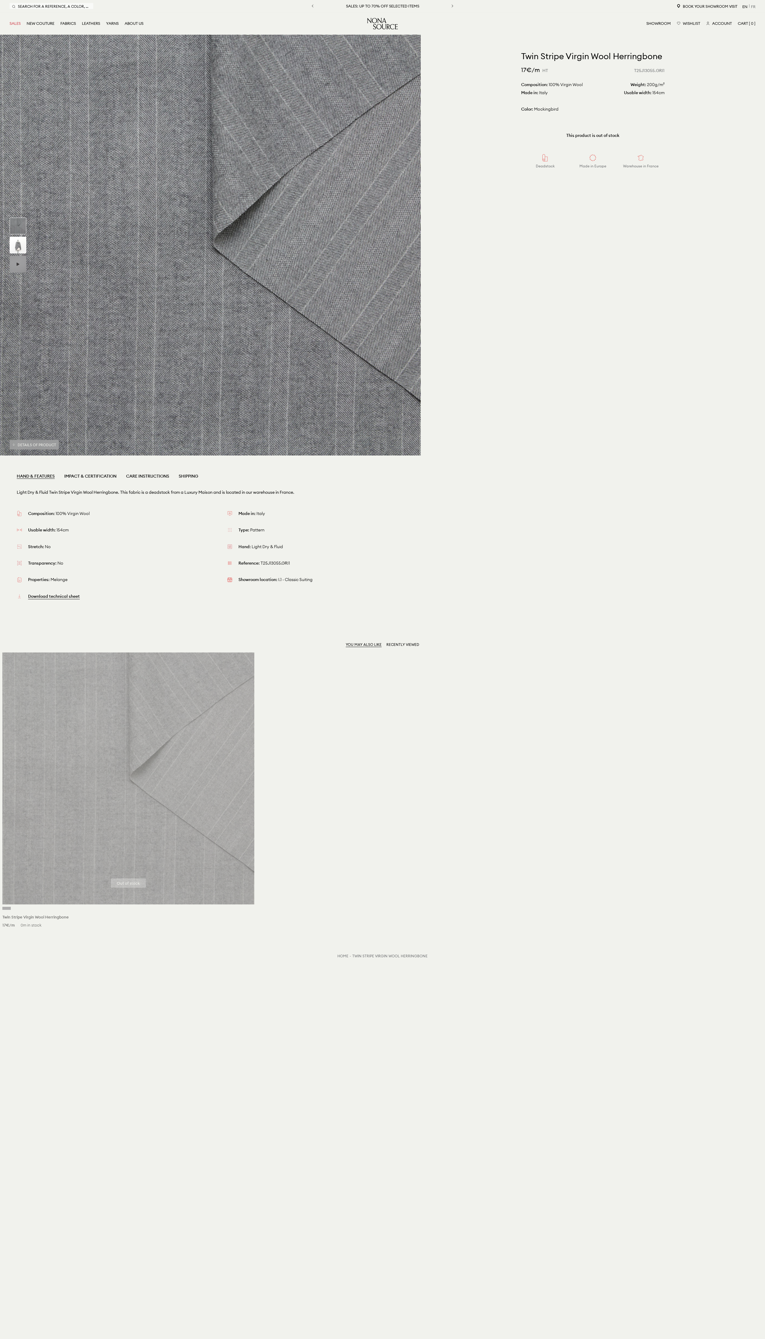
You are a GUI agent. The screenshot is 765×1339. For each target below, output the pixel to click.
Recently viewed (402, 644)
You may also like (364, 644)
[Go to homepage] (382, 23)
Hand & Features (36, 476)
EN (744, 6)
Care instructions (147, 476)
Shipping (188, 476)
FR (753, 6)
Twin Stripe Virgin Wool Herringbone (390, 956)
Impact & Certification (90, 476)
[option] (210, 245)
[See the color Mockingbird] (6, 908)
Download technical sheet (54, 596)
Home (342, 956)
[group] (18, 226)
